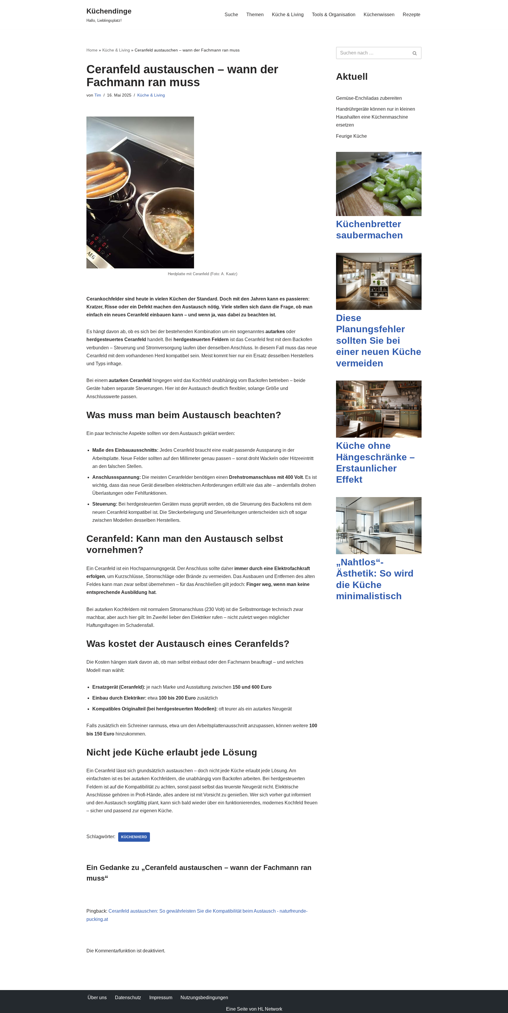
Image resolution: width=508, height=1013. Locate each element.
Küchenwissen (379, 14)
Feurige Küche (351, 136)
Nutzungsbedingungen (204, 997)
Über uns (97, 997)
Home (92, 50)
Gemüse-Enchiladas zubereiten (369, 98)
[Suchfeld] (415, 53)
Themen (255, 14)
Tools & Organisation (333, 14)
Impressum (160, 997)
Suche (231, 14)
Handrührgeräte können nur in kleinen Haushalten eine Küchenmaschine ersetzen (375, 117)
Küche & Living (288, 14)
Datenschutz (128, 997)
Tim (97, 95)
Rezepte (411, 14)
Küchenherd (134, 837)
